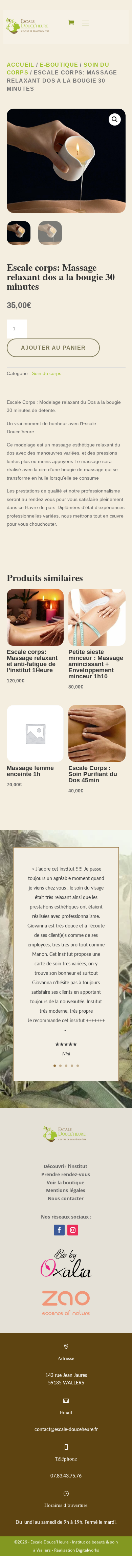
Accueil (21, 65)
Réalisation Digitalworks (76, 1550)
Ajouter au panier (53, 348)
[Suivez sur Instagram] (72, 1230)
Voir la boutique (65, 1182)
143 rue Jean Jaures (66, 1375)
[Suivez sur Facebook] (59, 1230)
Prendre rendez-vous (65, 1174)
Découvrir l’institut (65, 1166)
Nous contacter (66, 1198)
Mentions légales (65, 1190)
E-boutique (59, 65)
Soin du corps (46, 373)
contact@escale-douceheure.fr (66, 1429)
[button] (115, 119)
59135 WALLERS (66, 1383)
